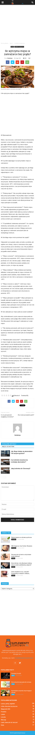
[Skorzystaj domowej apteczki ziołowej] (5, 684)
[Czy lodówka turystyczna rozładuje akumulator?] (5, 462)
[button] (32, 2)
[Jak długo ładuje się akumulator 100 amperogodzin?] (5, 453)
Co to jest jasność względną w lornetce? (7, 416)
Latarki (3, 714)
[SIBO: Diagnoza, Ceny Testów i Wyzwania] (5, 548)
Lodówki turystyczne (19, 46)
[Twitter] (20, 663)
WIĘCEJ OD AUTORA (8, 446)
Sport (12, 46)
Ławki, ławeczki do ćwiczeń (9, 722)
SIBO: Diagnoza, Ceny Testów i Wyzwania (21, 546)
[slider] (6, 395)
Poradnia (3, 712)
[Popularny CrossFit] (5, 676)
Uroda (13, 558)
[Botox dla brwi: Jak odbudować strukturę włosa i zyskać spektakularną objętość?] (5, 565)
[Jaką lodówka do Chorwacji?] (5, 471)
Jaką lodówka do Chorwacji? (20, 468)
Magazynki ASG (5, 709)
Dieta (13, 684)
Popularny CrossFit (16, 673)
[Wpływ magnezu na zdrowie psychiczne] (5, 540)
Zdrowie (14, 539)
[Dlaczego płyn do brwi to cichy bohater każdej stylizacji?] (5, 557)
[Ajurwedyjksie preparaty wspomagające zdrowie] (5, 693)
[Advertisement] (17, 23)
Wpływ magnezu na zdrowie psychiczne (21, 537)
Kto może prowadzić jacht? (26, 415)
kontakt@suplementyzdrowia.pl (24, 658)
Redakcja (9, 58)
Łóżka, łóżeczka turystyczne (9, 706)
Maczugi (3, 720)
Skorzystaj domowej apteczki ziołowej (21, 682)
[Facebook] (15, 663)
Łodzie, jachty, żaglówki (8, 704)
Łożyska (3, 717)
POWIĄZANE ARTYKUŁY (9, 444)
